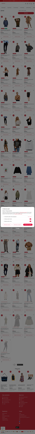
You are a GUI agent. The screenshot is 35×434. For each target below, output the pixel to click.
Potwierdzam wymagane (17, 224)
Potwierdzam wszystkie (28, 224)
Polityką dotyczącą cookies (23, 212)
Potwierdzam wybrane (7, 224)
